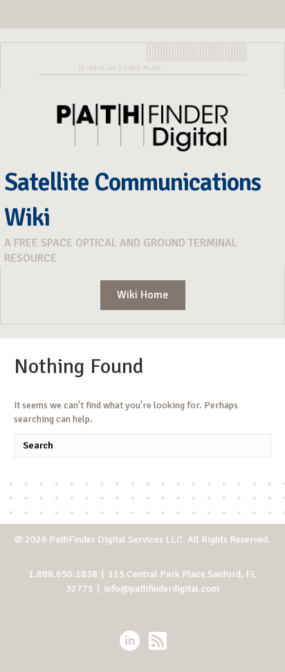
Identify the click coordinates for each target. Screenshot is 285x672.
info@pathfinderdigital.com (161, 588)
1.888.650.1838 (63, 574)
